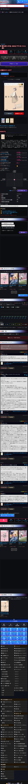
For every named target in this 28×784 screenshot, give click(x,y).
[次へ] (15, 292)
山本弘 (3, 44)
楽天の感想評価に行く (4, 160)
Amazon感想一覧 (4, 157)
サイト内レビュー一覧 (4, 153)
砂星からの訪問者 (22, 285)
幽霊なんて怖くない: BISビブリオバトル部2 (4, 286)
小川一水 (20, 286)
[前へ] (12, 292)
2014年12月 (19, 193)
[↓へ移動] (26, 354)
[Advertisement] (14, 28)
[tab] (3, 120)
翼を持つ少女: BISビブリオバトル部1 (5, 613)
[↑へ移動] (25, 354)
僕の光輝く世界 (12, 285)
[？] (8, 366)
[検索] (26, 6)
